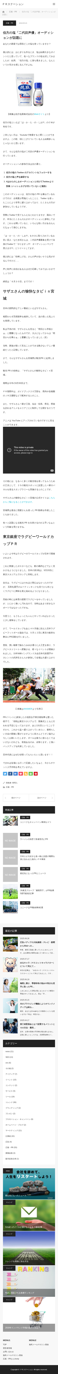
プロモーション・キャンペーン (18, 1119)
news (8, 1051)
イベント (9, 1080)
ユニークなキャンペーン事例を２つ (35, 822)
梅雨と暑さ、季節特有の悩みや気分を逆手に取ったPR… (37, 985)
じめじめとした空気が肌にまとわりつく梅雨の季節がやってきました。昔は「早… (37, 992)
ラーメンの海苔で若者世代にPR (34, 839)
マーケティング (12, 1131)
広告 (7, 1142)
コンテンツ (10, 1085)
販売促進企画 (11, 1159)
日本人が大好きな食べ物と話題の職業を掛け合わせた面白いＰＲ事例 (37, 857)
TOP (5, 1345)
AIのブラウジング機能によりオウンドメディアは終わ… (37, 1005)
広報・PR (9, 23)
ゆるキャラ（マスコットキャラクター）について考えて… (37, 964)
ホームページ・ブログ (14, 1125)
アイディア (10, 1074)
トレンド (9, 1102)
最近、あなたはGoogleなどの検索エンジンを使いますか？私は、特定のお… (37, 1012)
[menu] (54, 4)
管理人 (15, 783)
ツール (8, 1097)
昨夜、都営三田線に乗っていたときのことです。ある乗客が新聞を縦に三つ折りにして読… (37, 951)
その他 (8, 1068)
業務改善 (9, 1153)
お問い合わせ (8, 1352)
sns (7, 1063)
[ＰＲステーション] (24, 4)
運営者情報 (7, 1348)
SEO (7, 1057)
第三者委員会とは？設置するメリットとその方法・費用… (37, 1026)
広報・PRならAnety (11, 1359)
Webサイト (39, 114)
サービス (9, 1091)
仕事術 (8, 1136)
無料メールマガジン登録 (13, 1355)
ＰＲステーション (26, 1369)
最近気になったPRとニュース (33, 873)
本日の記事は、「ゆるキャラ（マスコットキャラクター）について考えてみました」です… (37, 971)
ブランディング (12, 1108)
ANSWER (27, 709)
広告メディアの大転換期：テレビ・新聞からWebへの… (37, 944)
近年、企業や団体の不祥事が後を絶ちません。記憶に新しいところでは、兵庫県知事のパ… (37, 1033)
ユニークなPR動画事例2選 (31, 907)
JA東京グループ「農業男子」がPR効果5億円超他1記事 (37, 892)
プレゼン (9, 1114)
